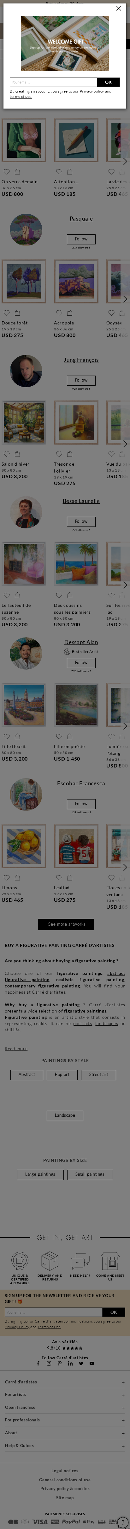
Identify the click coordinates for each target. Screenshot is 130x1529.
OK (108, 82)
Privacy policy (92, 91)
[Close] (118, 8)
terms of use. (21, 96)
